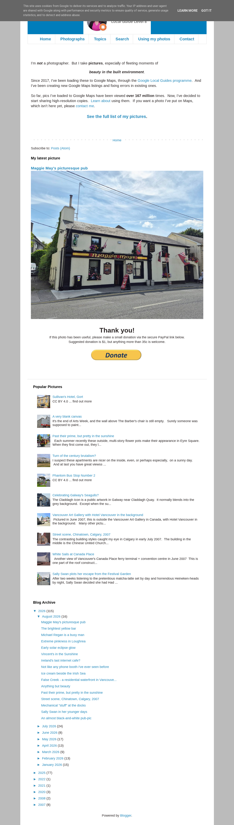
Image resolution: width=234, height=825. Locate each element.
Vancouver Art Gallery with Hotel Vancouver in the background (97, 515)
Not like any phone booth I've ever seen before (75, 667)
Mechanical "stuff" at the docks (63, 705)
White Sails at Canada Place (73, 554)
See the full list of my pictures (116, 116)
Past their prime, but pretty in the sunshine (83, 436)
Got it (206, 10)
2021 (42, 785)
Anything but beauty (55, 686)
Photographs (72, 39)
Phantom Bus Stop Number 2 (73, 475)
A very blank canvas (67, 416)
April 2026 (50, 745)
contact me (85, 106)
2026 (42, 611)
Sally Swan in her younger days (64, 712)
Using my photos (154, 39)
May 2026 (49, 739)
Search (122, 39)
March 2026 (51, 752)
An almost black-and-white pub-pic (66, 718)
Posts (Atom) (60, 148)
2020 (42, 792)
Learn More (188, 10)
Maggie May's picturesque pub (59, 168)
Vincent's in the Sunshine (59, 654)
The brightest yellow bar (58, 628)
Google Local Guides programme (165, 81)
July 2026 (49, 726)
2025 (42, 773)
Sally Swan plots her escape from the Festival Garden (91, 574)
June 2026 (50, 732)
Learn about (100, 101)
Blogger (125, 815)
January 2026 (52, 765)
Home (45, 39)
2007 (42, 805)
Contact (187, 39)
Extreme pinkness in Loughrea (63, 641)
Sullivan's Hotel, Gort (67, 397)
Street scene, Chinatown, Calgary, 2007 (81, 534)
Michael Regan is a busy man (62, 635)
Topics (100, 39)
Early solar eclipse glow (58, 648)
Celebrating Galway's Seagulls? (75, 495)
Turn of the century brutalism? (74, 456)
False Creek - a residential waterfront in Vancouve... (79, 680)
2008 (42, 798)
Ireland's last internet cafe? (60, 660)
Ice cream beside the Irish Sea (63, 673)
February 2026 (53, 758)
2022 (42, 779)
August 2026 (51, 616)
